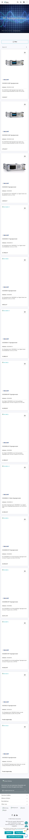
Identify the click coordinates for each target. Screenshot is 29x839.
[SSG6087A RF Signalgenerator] (14, 633)
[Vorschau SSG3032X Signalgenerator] (24, 726)
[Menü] (2, 2)
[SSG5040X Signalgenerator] (14, 166)
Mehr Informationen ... (20, 829)
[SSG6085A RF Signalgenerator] (14, 581)
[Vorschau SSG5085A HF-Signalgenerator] (24, 415)
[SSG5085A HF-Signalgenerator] (14, 426)
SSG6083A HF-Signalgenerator (10, 550)
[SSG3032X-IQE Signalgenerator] (14, 114)
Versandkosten (13, 825)
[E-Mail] (26, 826)
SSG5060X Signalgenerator (9, 290)
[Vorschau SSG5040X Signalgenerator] (24, 156)
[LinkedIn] (17, 818)
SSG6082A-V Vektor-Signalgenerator (11, 498)
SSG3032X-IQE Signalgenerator (10, 135)
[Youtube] (15, 818)
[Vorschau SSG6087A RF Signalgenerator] (24, 623)
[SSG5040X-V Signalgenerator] (14, 218)
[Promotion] (23, 2)
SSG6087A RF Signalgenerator (10, 653)
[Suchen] (17, 2)
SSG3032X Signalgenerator (9, 757)
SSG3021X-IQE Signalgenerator (10, 83)
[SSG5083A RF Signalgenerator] (14, 374)
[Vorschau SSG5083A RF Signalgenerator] (24, 363)
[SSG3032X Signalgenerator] (14, 737)
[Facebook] (12, 818)
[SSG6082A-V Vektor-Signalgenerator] (14, 477)
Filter (15, 41)
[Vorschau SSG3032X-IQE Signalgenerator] (24, 104)
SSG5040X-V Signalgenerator (9, 239)
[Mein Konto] (20, 2)
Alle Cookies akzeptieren (15, 836)
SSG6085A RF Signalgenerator (10, 601)
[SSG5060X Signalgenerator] (14, 270)
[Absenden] (25, 790)
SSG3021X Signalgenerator (9, 705)
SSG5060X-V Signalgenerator (9, 342)
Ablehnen (9, 832)
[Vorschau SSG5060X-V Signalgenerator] (24, 311)
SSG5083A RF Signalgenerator (10, 394)
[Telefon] (26, 822)
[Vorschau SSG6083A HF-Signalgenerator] (24, 519)
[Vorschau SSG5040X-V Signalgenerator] (24, 208)
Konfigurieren (20, 832)
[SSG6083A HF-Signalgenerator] (14, 529)
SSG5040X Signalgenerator (9, 187)
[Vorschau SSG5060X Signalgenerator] (24, 260)
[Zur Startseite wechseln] (6, 2)
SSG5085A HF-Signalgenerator (10, 446)
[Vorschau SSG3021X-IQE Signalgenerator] (24, 52)
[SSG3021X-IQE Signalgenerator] (14, 63)
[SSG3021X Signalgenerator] (14, 685)
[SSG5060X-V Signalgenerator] (14, 322)
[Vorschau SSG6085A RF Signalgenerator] (24, 571)
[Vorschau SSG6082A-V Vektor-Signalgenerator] (24, 467)
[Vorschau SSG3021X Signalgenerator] (24, 674)
